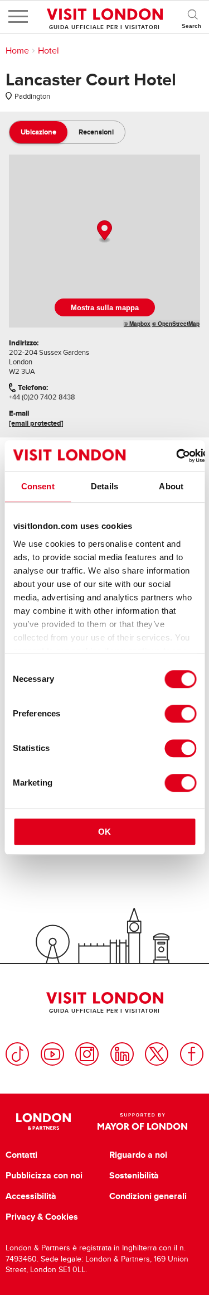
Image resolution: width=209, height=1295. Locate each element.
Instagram (87, 1054)
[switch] (180, 714)
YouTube (52, 1054)
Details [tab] (104, 486)
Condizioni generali (148, 1196)
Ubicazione (38, 132)
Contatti (21, 1155)
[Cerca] (192, 16)
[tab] (38, 132)
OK (104, 831)
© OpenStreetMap (176, 324)
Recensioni (96, 132)
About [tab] (171, 486)
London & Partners (44, 1121)
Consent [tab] (38, 486)
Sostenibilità (134, 1176)
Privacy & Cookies (42, 1217)
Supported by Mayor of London (142, 1121)
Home (17, 50)
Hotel (48, 50)
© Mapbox (137, 324)
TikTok (17, 1054)
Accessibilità (31, 1196)
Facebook (191, 1054)
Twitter (156, 1054)
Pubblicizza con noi (44, 1176)
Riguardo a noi (138, 1155)
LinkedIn (122, 1054)
